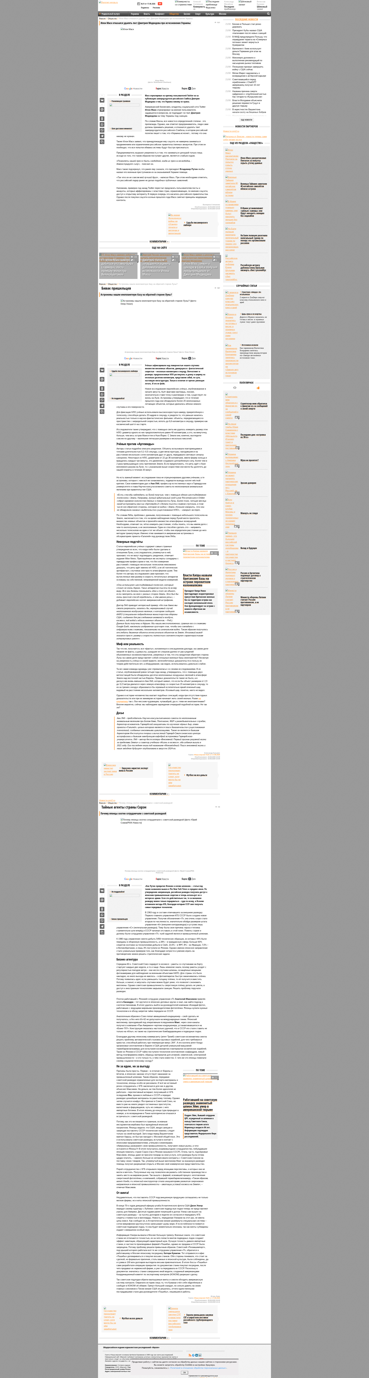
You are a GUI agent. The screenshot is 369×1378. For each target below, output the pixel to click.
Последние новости (246, 19)
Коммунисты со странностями (200, 9)
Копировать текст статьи (102, 141)
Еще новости (246, 119)
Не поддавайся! (118, 398)
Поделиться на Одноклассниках (102, 118)
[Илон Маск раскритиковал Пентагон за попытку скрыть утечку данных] (231, 160)
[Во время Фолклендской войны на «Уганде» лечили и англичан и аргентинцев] (174, 224)
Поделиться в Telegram (102, 136)
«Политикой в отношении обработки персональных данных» (198, 1367)
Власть (147, 13)
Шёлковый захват (262, 8)
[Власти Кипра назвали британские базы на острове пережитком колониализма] (200, 561)
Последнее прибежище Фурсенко (230, 9)
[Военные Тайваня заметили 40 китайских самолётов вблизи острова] (231, 186)
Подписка (145, 7)
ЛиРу (199, 1355)
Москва (222, 13)
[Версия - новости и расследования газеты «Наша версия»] (117, 7)
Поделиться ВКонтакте (102, 100)
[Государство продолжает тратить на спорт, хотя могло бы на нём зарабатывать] (174, 775)
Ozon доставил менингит (122, 128)
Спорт (198, 13)
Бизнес (187, 13)
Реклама (156, 7)
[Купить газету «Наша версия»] (139, 4)
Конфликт (159, 13)
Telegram (193, 1355)
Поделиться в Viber (102, 130)
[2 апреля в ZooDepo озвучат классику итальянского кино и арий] (231, 300)
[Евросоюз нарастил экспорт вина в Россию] (110, 770)
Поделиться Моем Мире (102, 109)
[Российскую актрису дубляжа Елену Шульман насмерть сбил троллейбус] (231, 267)
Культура (210, 13)
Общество (174, 13)
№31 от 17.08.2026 (148, 3)
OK (184, 1373)
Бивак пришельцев (120, 919)
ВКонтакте (196, 1355)
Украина (135, 13)
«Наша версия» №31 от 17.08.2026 (207, 755)
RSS (190, 1355)
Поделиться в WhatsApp (102, 124)
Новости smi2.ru (107, 800)
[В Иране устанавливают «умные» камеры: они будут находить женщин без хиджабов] (231, 212)
